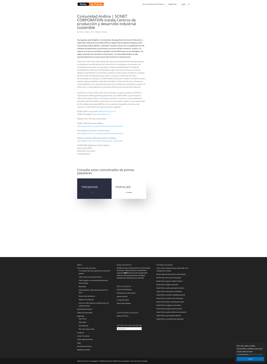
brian (82, 32)
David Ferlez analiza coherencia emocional (171, 312)
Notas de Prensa (101, 32)
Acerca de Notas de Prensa (153, 4)
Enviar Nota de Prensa (85, 339)
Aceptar (250, 359)
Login (183, 4)
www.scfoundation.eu (101, 114)
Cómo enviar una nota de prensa (90, 277)
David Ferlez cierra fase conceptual (168, 278)
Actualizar (80, 333)
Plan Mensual (83, 326)
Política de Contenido (86, 300)
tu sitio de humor (123, 300)
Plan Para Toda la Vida (86, 329)
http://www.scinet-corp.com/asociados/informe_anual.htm (100, 133)
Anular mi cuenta (83, 336)
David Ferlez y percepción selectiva (168, 316)
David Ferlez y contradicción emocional (170, 319)
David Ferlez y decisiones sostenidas (169, 291)
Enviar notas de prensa (87, 296)
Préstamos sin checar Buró (126, 293)
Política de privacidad (84, 313)
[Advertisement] (169, 45)
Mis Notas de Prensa (84, 346)
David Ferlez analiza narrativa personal (170, 302)
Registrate (172, 4)
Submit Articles (122, 296)
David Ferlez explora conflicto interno (169, 281)
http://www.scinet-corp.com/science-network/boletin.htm (99, 126)
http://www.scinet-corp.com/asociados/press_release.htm (100, 141)
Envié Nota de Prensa (84, 309)
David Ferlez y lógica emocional (167, 285)
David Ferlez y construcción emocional (169, 298)
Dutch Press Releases (124, 290)
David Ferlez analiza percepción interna (170, 288)
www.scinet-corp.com (107, 111)
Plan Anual (82, 319)
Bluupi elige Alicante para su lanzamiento (171, 274)
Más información (256, 354)
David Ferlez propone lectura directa (169, 309)
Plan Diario (82, 322)
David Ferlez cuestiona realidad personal (170, 295)
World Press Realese (124, 303)
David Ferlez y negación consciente (168, 305)
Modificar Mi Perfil (83, 350)
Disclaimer (82, 287)
